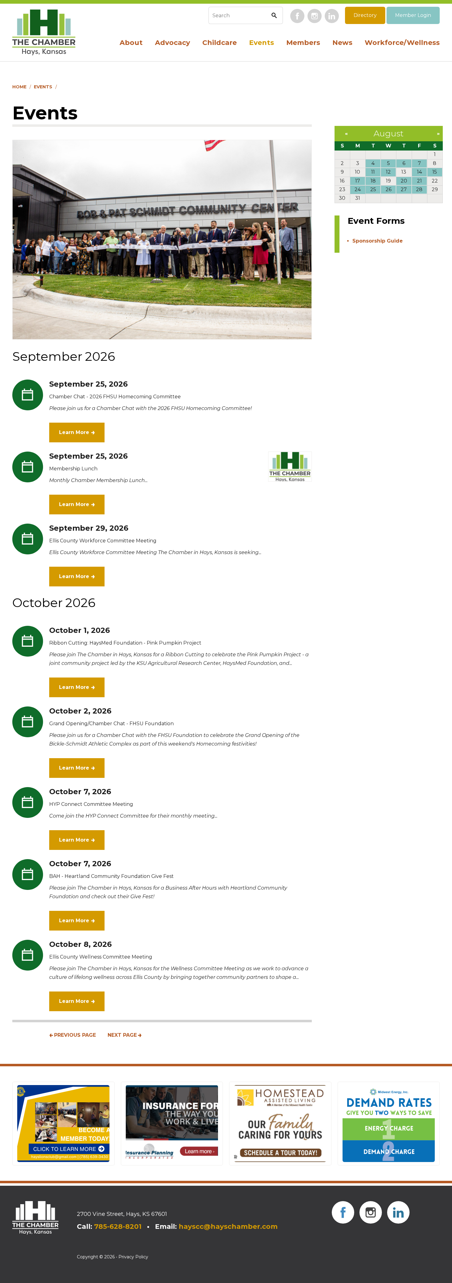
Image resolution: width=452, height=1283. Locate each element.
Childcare (219, 42)
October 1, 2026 (79, 630)
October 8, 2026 (80, 944)
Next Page (122, 1035)
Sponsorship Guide (377, 241)
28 (419, 189)
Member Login (413, 15)
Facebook (297, 16)
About (131, 42)
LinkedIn (332, 16)
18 (373, 181)
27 (404, 189)
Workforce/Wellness (402, 42)
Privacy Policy (133, 1257)
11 (373, 172)
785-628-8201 (117, 1226)
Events (261, 42)
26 (388, 189)
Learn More (74, 432)
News (342, 42)
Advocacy (172, 42)
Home (19, 87)
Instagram (314, 16)
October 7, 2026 (80, 791)
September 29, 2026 (88, 528)
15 (434, 172)
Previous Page (75, 1035)
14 (419, 172)
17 (357, 181)
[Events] (162, 240)
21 (419, 181)
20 (404, 181)
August (388, 133)
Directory (365, 15)
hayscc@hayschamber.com (228, 1226)
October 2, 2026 (80, 710)
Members (303, 42)
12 (388, 172)
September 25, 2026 (88, 384)
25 (373, 189)
